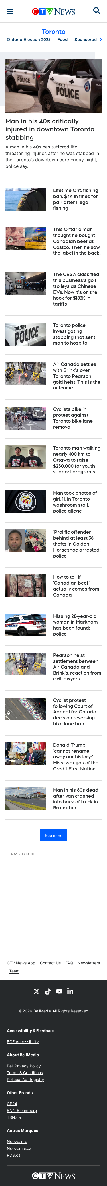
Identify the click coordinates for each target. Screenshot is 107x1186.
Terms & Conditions (25, 1072)
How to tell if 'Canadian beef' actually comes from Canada (76, 585)
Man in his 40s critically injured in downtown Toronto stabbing (49, 129)
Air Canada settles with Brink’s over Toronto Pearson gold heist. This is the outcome (76, 376)
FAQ (69, 962)
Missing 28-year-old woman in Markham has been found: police (75, 625)
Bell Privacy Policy (24, 1065)
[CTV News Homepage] (53, 11)
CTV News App (21, 962)
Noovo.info (17, 1141)
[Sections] (10, 11)
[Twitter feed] (36, 991)
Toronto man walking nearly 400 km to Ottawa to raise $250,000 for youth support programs (76, 460)
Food (62, 39)
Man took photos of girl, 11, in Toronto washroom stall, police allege (75, 501)
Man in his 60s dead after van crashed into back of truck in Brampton (75, 798)
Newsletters (89, 962)
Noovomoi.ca (19, 1148)
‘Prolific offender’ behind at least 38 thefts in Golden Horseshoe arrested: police (77, 543)
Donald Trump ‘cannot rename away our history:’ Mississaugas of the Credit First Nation (75, 757)
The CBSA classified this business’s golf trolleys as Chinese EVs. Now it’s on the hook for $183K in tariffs (76, 289)
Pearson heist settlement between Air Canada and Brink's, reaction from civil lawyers (77, 667)
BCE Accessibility (23, 1041)
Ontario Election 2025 (29, 39)
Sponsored (85, 39)
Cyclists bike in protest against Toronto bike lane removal (73, 418)
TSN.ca (14, 1117)
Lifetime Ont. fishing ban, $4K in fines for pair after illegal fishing (75, 199)
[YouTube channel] (59, 991)
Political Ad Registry (25, 1079)
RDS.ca (14, 1155)
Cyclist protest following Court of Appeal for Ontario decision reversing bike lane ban (74, 712)
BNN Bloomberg (22, 1110)
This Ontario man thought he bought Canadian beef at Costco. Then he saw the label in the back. (77, 241)
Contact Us (50, 962)
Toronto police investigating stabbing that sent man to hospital (74, 334)
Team (14, 970)
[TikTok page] (48, 991)
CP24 (12, 1103)
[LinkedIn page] (70, 991)
